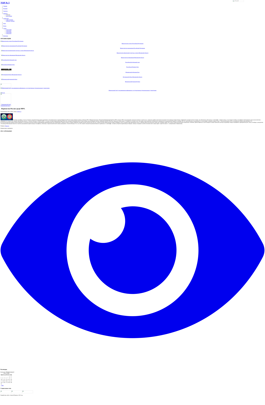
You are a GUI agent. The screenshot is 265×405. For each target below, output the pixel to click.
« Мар (2, 385)
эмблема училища (10, 21)
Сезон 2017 (8, 31)
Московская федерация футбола (132, 81)
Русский (237, 0)
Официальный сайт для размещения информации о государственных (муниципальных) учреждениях (132, 90)
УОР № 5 (5, 2)
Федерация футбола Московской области (132, 77)
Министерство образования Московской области (132, 57)
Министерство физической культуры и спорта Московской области (132, 53)
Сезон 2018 (8, 29)
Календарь (3, 372)
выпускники (9, 16)
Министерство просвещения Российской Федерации (132, 48)
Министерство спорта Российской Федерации (132, 43)
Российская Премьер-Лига (132, 67)
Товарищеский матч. (6, 104)
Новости (7, 126)
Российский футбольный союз (132, 62)
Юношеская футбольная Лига (132, 72)
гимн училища (9, 19)
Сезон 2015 (8, 33)
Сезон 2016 (8, 32)
